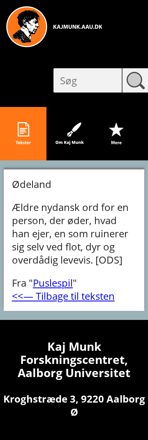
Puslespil (53, 282)
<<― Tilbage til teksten (63, 296)
